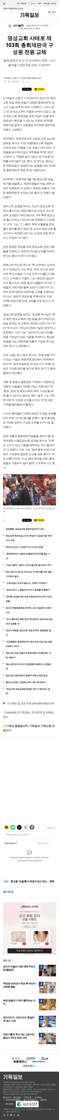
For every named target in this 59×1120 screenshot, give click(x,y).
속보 (6, 881)
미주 (39, 3)
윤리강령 (9, 1103)
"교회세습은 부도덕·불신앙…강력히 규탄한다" (27, 583)
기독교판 (23, 3)
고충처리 (43, 1099)
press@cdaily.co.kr (32, 77)
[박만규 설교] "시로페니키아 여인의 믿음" (25, 547)
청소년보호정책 (30, 1099)
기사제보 (38, 1097)
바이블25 (18, 25)
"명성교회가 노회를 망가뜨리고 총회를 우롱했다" (28, 589)
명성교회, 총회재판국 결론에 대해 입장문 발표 (27, 675)
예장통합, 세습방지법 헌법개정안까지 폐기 (25, 528)
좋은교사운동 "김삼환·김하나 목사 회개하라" (26, 682)
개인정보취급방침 (13, 1099)
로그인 (53, 3)
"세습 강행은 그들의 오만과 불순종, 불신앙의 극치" (29, 565)
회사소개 (7, 1097)
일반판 (33, 3)
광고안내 (17, 1097)
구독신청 (46, 3)
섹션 (4, 3)
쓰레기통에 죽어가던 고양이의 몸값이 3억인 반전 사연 (18, 1036)
